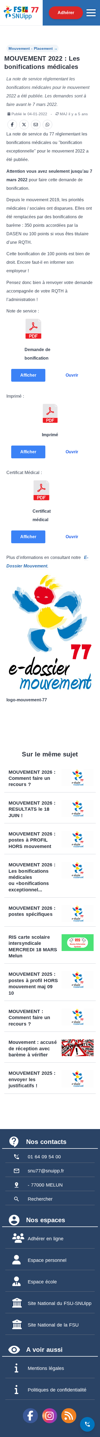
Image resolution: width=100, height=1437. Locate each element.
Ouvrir (72, 375)
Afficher (28, 375)
